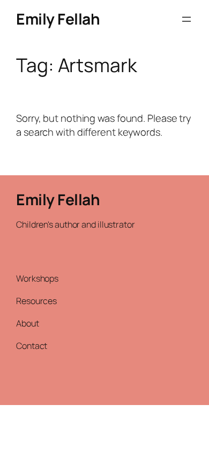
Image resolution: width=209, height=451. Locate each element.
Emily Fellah (58, 19)
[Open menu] (186, 19)
